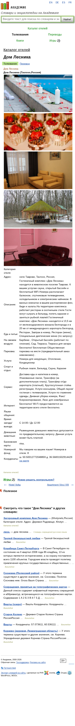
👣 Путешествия (8, 668)
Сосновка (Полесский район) (21, 573)
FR (70, 2)
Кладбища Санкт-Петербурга (21, 548)
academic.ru (13, 5)
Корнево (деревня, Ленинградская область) (30, 630)
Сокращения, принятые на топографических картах (35, 586)
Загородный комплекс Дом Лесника (25, 518)
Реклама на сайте (38, 662)
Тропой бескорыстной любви (21, 538)
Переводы (55, 34)
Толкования (20, 34)
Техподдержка (22, 662)
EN (50, 2)
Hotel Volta (15, 484)
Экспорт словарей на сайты (13, 673)
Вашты (7, 624)
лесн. (6, 531)
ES (63, 2)
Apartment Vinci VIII (58, 484)
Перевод (25, 63)
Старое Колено (12, 614)
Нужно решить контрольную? (36, 479)
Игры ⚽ (55, 40)
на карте (24, 460)
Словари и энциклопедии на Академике (30, 13)
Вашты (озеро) (12, 604)
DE (57, 2)
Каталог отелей (37, 28)
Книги (20, 40)
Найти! (67, 19)
